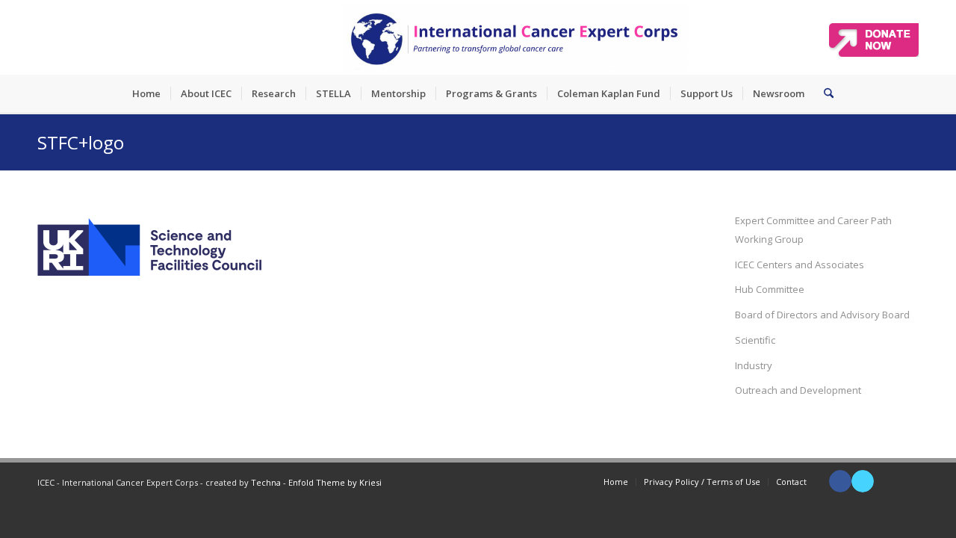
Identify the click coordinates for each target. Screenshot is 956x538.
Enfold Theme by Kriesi (335, 482)
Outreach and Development (798, 390)
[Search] (824, 93)
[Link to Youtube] (885, 481)
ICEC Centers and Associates (799, 264)
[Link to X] (862, 481)
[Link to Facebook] (840, 481)
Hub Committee (769, 289)
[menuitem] (146, 93)
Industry (753, 365)
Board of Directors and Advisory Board (822, 314)
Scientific (755, 340)
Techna (266, 482)
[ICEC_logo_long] (515, 37)
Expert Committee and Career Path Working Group (813, 230)
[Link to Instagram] (907, 481)
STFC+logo (80, 142)
